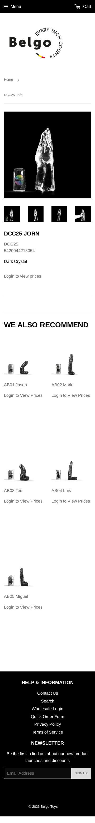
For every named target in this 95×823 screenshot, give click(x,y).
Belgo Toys (49, 807)
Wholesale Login (47, 708)
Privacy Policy (47, 724)
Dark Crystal (15, 261)
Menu (16, 6)
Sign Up (81, 773)
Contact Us (47, 693)
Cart (86, 6)
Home (8, 80)
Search (47, 701)
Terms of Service (47, 732)
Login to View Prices (23, 390)
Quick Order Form (47, 716)
